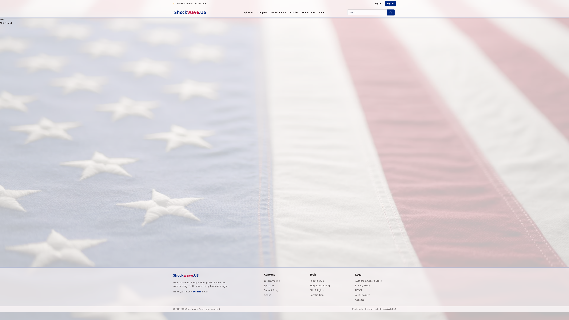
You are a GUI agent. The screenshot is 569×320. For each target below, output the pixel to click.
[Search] (391, 12)
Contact (359, 299)
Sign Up (390, 3)
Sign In (378, 3)
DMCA (358, 290)
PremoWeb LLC (388, 309)
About (322, 12)
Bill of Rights (317, 290)
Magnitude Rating (320, 285)
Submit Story (271, 290)
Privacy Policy (362, 285)
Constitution (277, 12)
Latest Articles (272, 280)
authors (197, 291)
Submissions (308, 12)
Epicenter (248, 12)
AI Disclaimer (362, 295)
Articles (294, 12)
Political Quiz (317, 280)
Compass (262, 12)
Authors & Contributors (368, 280)
